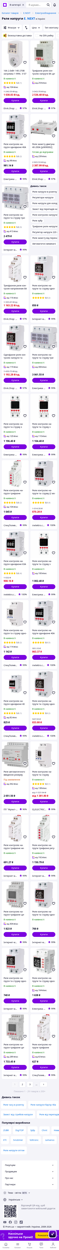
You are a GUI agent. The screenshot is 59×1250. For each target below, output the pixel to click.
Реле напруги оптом (13, 1150)
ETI (5, 1140)
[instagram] (16, 1222)
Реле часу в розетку (13, 1104)
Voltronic (34, 1140)
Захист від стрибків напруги (18, 1114)
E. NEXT (29, 18)
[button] (15, 100)
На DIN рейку (46, 35)
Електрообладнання (45, 13)
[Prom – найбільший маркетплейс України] (5, 5)
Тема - (14, 1192)
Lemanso (49, 1140)
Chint (44, 1130)
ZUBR (6, 1130)
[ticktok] (21, 1222)
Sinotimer (18, 1140)
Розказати (43, 1235)
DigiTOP (19, 1130)
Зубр (32, 1130)
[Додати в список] (25, 62)
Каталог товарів (10, 13)
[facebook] (10, 1222)
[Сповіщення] (54, 4)
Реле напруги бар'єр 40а (43, 1104)
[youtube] (5, 1222)
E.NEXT (26, 13)
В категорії (15, 4)
